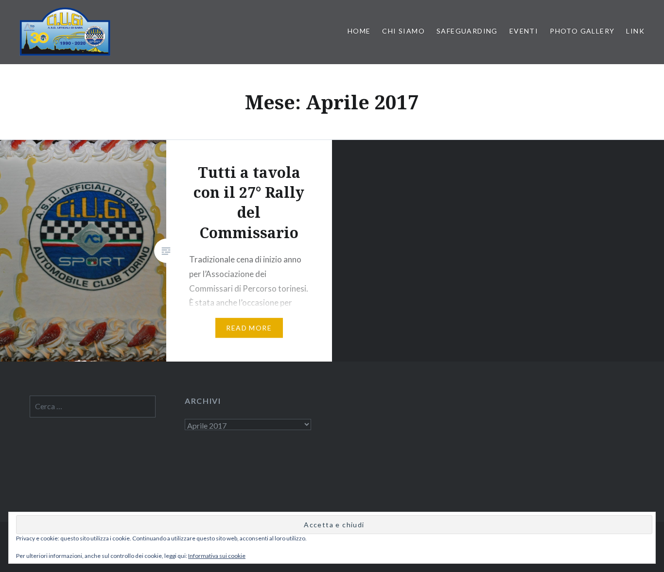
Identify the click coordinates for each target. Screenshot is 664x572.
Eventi (523, 31)
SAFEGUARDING (467, 31)
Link (635, 31)
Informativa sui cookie (216, 555)
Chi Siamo (403, 31)
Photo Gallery (582, 31)
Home (359, 31)
